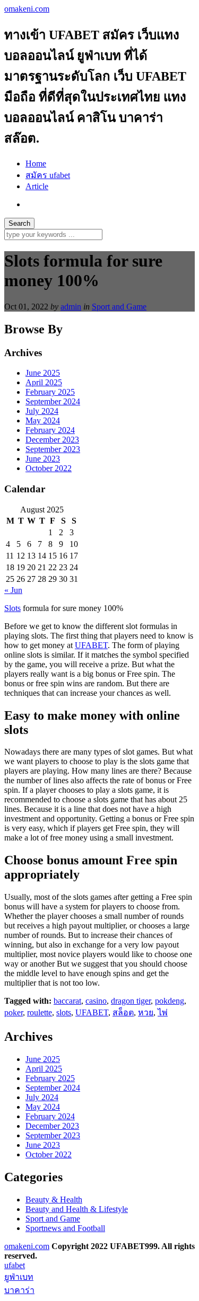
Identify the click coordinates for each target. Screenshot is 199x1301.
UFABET (91, 645)
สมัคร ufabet (47, 175)
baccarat (67, 1000)
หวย (145, 1012)
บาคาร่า (19, 1290)
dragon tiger (131, 1000)
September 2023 (52, 449)
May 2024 (42, 420)
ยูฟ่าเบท (18, 1276)
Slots (12, 608)
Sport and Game (119, 306)
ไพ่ (163, 1012)
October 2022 (48, 468)
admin (70, 306)
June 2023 (42, 458)
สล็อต (123, 1012)
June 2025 (42, 372)
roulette (39, 1012)
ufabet (14, 1265)
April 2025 (43, 382)
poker (13, 1012)
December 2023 (52, 439)
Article (36, 186)
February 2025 (50, 391)
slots (63, 1012)
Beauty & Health (53, 1199)
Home (35, 163)
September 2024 (52, 401)
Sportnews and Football (65, 1228)
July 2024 (41, 410)
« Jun (13, 590)
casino (96, 1000)
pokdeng (169, 1000)
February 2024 (50, 430)
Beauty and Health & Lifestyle (76, 1209)
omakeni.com (26, 8)
